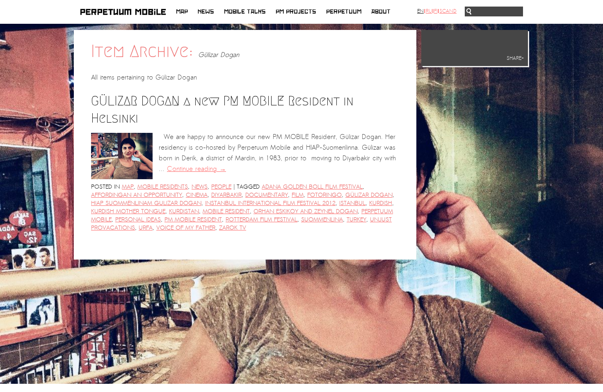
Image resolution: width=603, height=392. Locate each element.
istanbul (352, 203)
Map (182, 11)
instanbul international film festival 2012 (270, 203)
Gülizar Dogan (369, 195)
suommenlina (322, 219)
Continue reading (196, 169)
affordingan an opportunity (136, 195)
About (381, 11)
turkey (356, 219)
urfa (146, 227)
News (206, 11)
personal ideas (138, 219)
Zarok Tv (232, 227)
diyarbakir (226, 195)
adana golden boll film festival (312, 186)
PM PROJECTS (296, 11)
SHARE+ (515, 58)
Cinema (197, 195)
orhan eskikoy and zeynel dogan (306, 211)
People (221, 186)
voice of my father (185, 227)
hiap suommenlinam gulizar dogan (146, 203)
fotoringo (324, 195)
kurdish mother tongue (128, 211)
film (298, 195)
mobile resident (226, 211)
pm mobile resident (193, 219)
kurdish (380, 203)
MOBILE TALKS (245, 11)
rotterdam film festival (261, 219)
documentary (266, 195)
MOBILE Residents (162, 186)
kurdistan (184, 211)
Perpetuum (343, 11)
